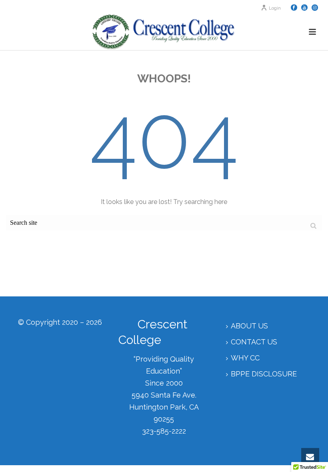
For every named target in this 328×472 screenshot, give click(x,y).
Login (275, 8)
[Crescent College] (163, 32)
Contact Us (254, 342)
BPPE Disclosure (264, 374)
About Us (249, 326)
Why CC (245, 358)
